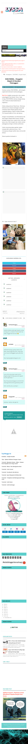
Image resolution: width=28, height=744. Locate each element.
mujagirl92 (12, 396)
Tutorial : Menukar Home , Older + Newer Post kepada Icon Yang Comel (13, 463)
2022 (5, 604)
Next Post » (22, 313)
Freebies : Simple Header (8, 456)
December (7, 617)
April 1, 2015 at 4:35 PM (20, 397)
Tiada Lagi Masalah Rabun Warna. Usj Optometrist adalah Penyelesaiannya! (12, 64)
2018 (5, 611)
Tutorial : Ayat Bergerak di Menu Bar (11, 475)
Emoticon (19, 417)
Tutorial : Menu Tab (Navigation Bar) (11, 466)
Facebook (14, 265)
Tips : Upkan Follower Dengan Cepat (11, 459)
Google (14, 268)
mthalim (11, 344)
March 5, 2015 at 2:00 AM (19, 345)
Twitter (14, 263)
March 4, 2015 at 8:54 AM (19, 325)
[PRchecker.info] (15, 627)
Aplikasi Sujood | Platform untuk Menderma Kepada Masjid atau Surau (13, 694)
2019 (5, 609)
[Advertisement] (14, 30)
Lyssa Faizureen (17, 726)
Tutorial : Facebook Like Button (10, 472)
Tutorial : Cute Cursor (7, 469)
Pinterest (14, 273)
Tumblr (14, 270)
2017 (5, 612)
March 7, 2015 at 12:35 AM (19, 369)
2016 (5, 614)
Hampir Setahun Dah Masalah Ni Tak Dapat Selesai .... (13, 68)
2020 (5, 607)
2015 (5, 616)
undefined (8, 284)
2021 (5, 606)
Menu (5, 47)
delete (23, 326)
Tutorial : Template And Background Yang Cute (13, 478)
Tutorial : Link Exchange (8, 485)
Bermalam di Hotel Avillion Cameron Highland (11, 67)
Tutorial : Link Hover (7, 482)
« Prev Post (5, 313)
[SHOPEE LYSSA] (2, 12)
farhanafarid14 (13, 324)
